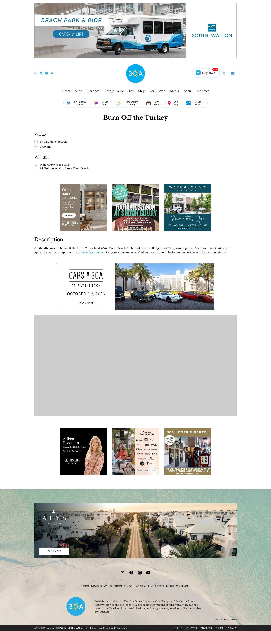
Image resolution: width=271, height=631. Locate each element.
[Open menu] (233, 73)
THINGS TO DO (122, 586)
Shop (78, 91)
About (179, 628)
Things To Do (114, 91)
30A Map (176, 103)
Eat (131, 91)
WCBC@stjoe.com (93, 252)
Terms (220, 628)
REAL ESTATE (156, 586)
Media (174, 91)
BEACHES (106, 586)
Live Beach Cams (80, 103)
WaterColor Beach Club (55, 165)
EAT (136, 586)
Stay (141, 91)
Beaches (93, 91)
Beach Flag (105, 103)
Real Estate (157, 91)
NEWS (95, 586)
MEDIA (170, 586)
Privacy (232, 628)
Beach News (198, 103)
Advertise (207, 628)
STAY (143, 586)
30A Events (157, 103)
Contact (203, 91)
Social (188, 91)
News (66, 91)
